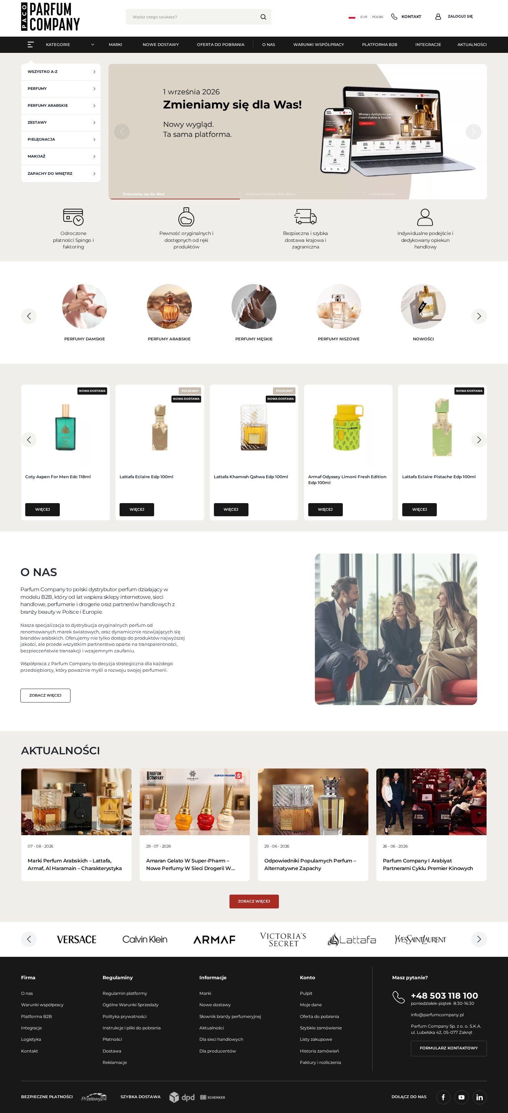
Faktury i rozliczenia (320, 1062)
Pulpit (306, 993)
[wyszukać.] (263, 17)
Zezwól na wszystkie (353, 628)
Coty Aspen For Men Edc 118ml (58, 476)
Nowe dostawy (215, 1004)
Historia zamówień (319, 1051)
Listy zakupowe (316, 1039)
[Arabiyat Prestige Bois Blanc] (302, 194)
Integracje (31, 1027)
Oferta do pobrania (319, 1016)
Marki (205, 993)
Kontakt (29, 1051)
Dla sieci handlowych (221, 1039)
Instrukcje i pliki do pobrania (132, 1027)
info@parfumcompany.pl (437, 1014)
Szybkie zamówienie (321, 1027)
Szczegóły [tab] (254, 504)
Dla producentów (217, 1051)
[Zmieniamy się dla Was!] (175, 194)
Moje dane (311, 1004)
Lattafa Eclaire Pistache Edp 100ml (439, 476)
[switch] (215, 600)
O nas (27, 993)
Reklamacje (115, 1062)
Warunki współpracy (42, 1004)
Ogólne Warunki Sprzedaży (131, 1004)
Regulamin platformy (125, 993)
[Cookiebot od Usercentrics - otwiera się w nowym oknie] (371, 481)
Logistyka (31, 1039)
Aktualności (211, 1027)
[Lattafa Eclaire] (425, 194)
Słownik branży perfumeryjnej (230, 1016)
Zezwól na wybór (254, 628)
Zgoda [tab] (150, 504)
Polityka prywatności (125, 1016)
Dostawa (112, 1051)
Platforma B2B (36, 1016)
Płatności (112, 1039)
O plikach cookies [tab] (357, 504)
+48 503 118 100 (444, 995)
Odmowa (155, 628)
